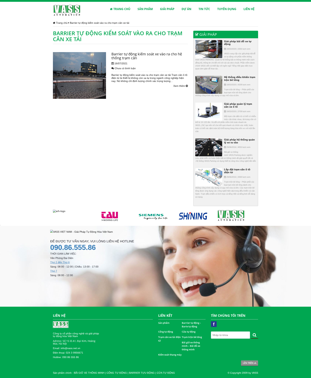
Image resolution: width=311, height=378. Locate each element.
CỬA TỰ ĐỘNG (166, 372)
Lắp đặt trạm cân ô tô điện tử (237, 171)
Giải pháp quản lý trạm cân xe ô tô (238, 105)
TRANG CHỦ (121, 9)
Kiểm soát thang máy (170, 354)
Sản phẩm (163, 322)
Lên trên (248, 363)
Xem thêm (179, 85)
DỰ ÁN (186, 9)
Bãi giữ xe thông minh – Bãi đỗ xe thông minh (191, 346)
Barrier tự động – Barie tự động (191, 324)
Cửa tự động (188, 331)
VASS (255, 372)
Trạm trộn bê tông (192, 337)
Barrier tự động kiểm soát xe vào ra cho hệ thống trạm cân (146, 56)
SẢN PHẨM (145, 9)
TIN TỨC (204, 9)
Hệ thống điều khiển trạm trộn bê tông (239, 78)
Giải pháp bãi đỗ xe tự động (237, 42)
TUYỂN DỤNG (226, 9)
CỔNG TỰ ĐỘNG (117, 372)
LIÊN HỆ (249, 9)
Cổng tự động (165, 331)
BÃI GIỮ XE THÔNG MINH (89, 372)
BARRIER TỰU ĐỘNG (142, 372)
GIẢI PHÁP (167, 9)
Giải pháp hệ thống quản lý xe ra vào (239, 141)
